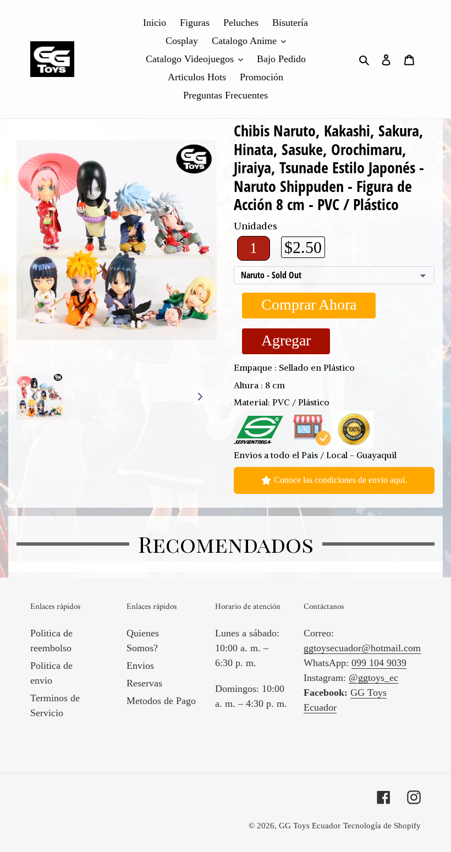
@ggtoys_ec (373, 677)
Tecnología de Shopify (382, 825)
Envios (140, 665)
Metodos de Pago (161, 700)
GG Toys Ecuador (309, 825)
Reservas (144, 683)
